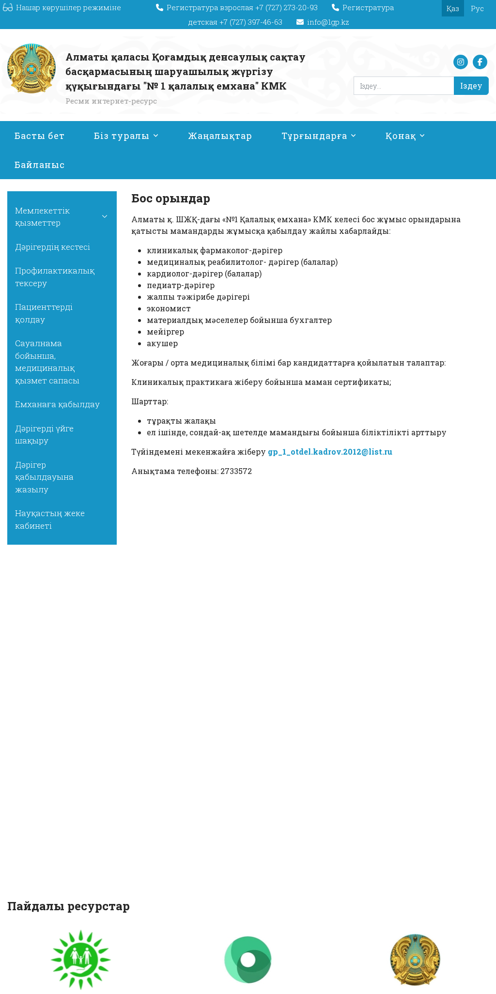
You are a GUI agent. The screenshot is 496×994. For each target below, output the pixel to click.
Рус (477, 8)
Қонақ (401, 135)
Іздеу (471, 85)
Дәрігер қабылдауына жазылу (44, 477)
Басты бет (40, 135)
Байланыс (40, 164)
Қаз (453, 8)
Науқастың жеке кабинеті (50, 519)
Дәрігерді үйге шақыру (44, 434)
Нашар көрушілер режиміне (68, 7)
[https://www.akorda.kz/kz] (415, 960)
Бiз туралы (122, 135)
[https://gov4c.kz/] (81, 960)
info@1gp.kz (328, 22)
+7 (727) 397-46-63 (251, 22)
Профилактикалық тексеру (54, 277)
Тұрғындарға (314, 135)
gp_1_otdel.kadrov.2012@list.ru (330, 451)
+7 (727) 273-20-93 (287, 7)
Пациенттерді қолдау (44, 313)
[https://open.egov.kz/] (247, 960)
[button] (104, 217)
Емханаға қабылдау (57, 404)
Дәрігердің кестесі (52, 246)
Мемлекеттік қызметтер (42, 217)
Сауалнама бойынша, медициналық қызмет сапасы (47, 361)
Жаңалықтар (220, 135)
